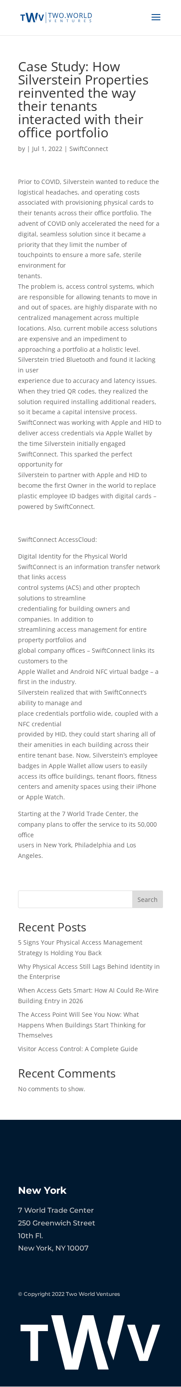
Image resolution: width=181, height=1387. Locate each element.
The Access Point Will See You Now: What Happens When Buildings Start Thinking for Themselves (82, 1025)
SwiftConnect (88, 148)
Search (148, 899)
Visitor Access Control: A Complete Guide (78, 1049)
